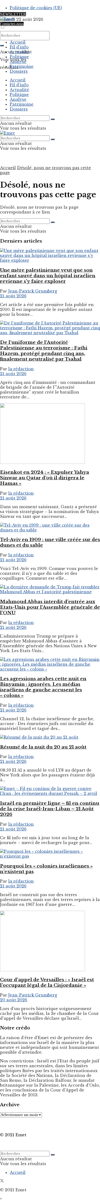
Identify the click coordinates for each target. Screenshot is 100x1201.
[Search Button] (2, 45)
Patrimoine (21, 66)
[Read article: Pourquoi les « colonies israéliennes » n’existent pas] (50, 854)
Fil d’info (19, 47)
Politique (19, 56)
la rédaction (21, 368)
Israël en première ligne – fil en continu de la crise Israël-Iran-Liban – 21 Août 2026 (49, 808)
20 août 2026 (13, 999)
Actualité (19, 51)
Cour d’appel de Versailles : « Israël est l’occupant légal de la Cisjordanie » (47, 982)
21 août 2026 (13, 295)
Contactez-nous (12, 24)
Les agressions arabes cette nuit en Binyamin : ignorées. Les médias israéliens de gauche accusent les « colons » (43, 687)
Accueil (17, 42)
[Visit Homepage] (7, 18)
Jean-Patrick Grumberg (32, 291)
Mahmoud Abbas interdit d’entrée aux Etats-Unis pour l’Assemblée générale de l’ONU (50, 607)
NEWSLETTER (13, 14)
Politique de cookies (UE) (36, 7)
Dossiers (19, 71)
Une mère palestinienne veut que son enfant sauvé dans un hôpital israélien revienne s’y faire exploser (47, 275)
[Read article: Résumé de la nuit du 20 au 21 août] (50, 737)
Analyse (18, 61)
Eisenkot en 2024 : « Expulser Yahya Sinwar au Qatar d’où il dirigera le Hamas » (44, 477)
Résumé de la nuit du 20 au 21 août (43, 747)
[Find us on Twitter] (2, 1181)
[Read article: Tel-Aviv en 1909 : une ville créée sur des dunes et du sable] (50, 527)
